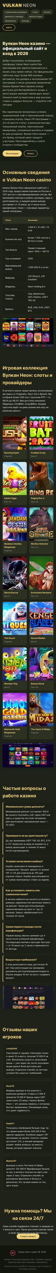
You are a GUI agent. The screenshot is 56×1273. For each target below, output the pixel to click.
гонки (35, 12)
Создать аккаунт (28, 1236)
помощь (25, 21)
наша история (35, 16)
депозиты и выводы (14, 16)
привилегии (10, 21)
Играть (30, 153)
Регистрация (12, 153)
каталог (47, 12)
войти (9, 27)
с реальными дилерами (16, 12)
